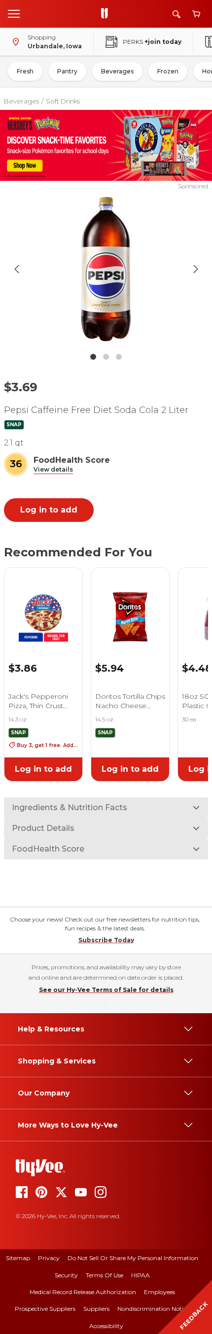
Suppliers (96, 1308)
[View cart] (196, 14)
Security (66, 1275)
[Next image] (196, 269)
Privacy (49, 1258)
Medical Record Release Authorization (83, 1292)
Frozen (167, 71)
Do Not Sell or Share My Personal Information (133, 1258)
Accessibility (106, 1326)
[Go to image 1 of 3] (93, 357)
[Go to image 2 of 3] (106, 357)
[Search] (176, 14)
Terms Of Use (104, 1275)
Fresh (25, 71)
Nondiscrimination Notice (153, 1308)
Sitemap (18, 1258)
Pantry (67, 71)
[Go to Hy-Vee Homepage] (107, 14)
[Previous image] (17, 269)
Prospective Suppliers (45, 1308)
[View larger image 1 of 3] (106, 269)
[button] (53, 470)
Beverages (117, 71)
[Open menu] (14, 13)
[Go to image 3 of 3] (118, 357)
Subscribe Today (106, 940)
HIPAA (140, 1275)
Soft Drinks (63, 101)
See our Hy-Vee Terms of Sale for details (106, 989)
